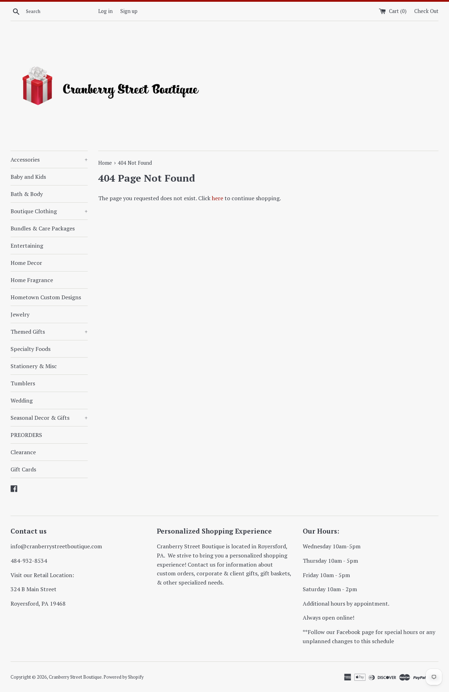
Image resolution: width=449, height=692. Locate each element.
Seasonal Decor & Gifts (49, 418)
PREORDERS (26, 435)
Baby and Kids (28, 177)
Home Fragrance (32, 280)
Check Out (426, 11)
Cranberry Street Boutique (75, 677)
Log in (105, 11)
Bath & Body (27, 194)
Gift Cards (23, 469)
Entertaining (27, 245)
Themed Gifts (49, 331)
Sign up (129, 11)
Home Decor (26, 263)
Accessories (49, 159)
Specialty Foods (31, 349)
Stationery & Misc (34, 366)
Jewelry (20, 314)
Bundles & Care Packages (43, 228)
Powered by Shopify (123, 677)
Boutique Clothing (49, 211)
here (217, 198)
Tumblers (23, 383)
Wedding (22, 400)
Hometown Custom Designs (46, 297)
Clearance (23, 452)
